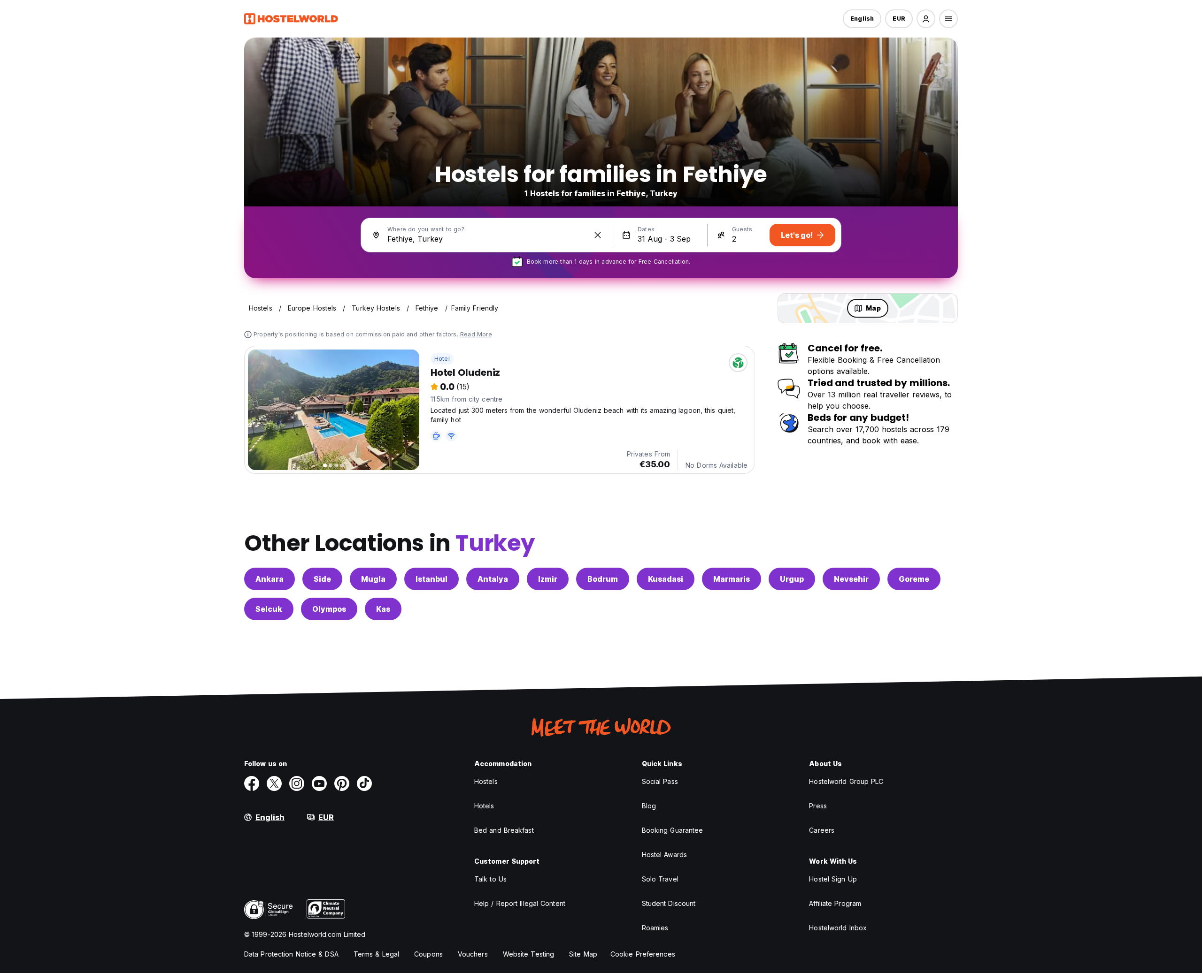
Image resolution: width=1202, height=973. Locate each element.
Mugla (373, 579)
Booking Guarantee (672, 830)
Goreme (914, 579)
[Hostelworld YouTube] (319, 783)
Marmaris (731, 579)
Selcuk (268, 609)
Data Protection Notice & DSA (291, 954)
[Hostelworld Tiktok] (364, 783)
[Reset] (597, 235)
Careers (821, 830)
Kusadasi (665, 579)
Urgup (792, 579)
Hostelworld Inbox (838, 928)
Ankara (269, 579)
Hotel (442, 358)
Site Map (583, 954)
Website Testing (529, 954)
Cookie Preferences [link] (642, 954)
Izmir (547, 579)
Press (818, 806)
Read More (476, 334)
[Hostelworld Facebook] (251, 783)
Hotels (484, 806)
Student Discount (669, 903)
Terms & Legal (376, 954)
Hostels (486, 781)
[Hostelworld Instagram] (296, 783)
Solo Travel (660, 879)
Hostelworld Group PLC (846, 781)
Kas (383, 609)
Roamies (655, 928)
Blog (649, 806)
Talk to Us (490, 879)
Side (322, 579)
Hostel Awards (664, 855)
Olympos (329, 609)
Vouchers (473, 954)
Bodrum (602, 579)
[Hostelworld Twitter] (274, 783)
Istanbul (431, 579)
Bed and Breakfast (504, 830)
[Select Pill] (926, 18)
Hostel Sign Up (832, 879)
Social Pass (660, 781)
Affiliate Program (835, 903)
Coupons (428, 954)
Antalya (493, 579)
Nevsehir (851, 579)
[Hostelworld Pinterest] (341, 783)
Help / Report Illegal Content (519, 903)
